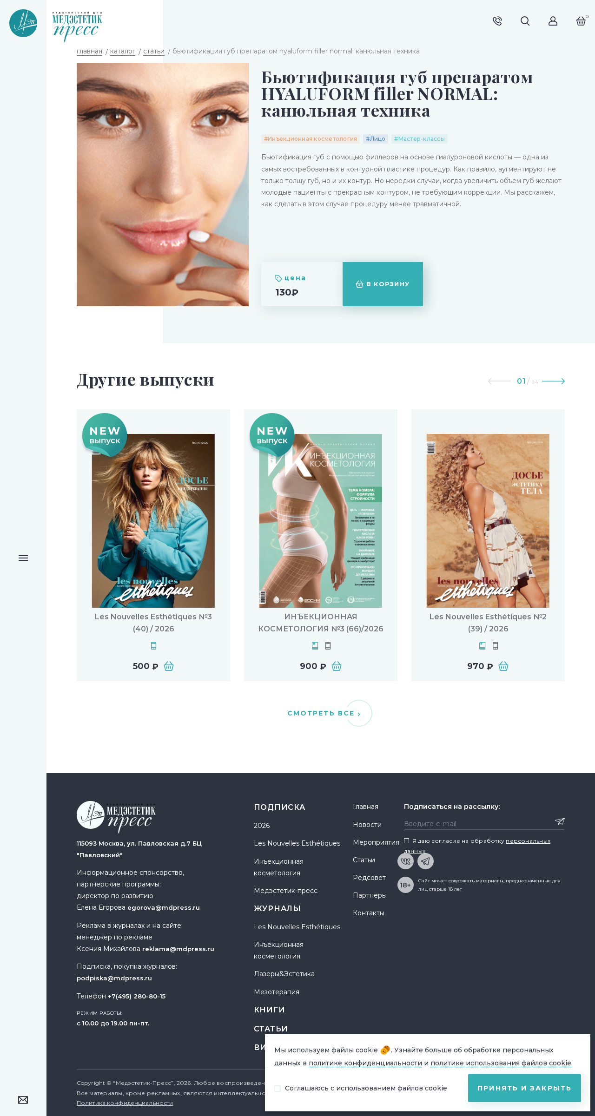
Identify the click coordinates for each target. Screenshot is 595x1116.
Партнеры (370, 895)
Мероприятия (376, 842)
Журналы (278, 908)
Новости (367, 825)
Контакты (368, 913)
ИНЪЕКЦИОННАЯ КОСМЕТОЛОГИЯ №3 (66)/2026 (320, 622)
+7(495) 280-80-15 (136, 996)
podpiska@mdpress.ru (114, 978)
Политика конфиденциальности (125, 1102)
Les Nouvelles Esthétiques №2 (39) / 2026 (488, 622)
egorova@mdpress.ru (163, 907)
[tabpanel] (153, 545)
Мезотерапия (276, 992)
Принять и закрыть (524, 1088)
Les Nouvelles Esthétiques (297, 843)
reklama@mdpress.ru (178, 948)
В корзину (388, 284)
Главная (365, 806)
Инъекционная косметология (279, 867)
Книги (269, 1009)
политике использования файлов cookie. (501, 1063)
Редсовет (369, 877)
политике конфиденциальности (365, 1063)
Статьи (271, 1028)
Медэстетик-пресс (285, 890)
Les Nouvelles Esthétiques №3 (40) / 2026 (153, 622)
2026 (262, 825)
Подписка (279, 807)
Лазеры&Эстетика (284, 974)
